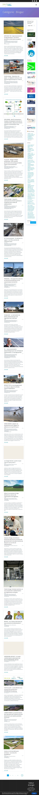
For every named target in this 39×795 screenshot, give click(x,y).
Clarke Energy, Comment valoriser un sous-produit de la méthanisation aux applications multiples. (13, 590)
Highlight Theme (31, 790)
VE (5, 80)
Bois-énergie (6, 720)
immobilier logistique (7, 41)
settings (25, 793)
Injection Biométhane (10, 82)
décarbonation (6, 244)
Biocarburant (11, 81)
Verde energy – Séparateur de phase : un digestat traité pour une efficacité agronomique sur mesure (13, 78)
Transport (12, 42)
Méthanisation (15, 82)
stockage (13, 167)
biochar (11, 354)
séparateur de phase (7, 82)
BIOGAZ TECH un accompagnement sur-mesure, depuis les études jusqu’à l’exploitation (13, 387)
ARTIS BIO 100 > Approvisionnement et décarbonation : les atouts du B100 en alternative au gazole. (13, 37)
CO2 (14, 283)
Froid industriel (12, 206)
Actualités (7, 81)
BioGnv (5, 82)
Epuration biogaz (6, 206)
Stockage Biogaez (6, 430)
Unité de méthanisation (14, 82)
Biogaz (16, 81)
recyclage (14, 244)
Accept (34, 793)
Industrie (9, 207)
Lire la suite (6, 55)
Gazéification (6, 207)
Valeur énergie (31, 131)
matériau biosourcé (10, 244)
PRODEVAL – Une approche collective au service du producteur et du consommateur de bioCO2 (13, 280)
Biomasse (8, 391)
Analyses (10, 126)
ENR (11, 756)
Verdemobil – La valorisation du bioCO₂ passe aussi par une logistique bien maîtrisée (12, 316)
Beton (10, 166)
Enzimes (15, 498)
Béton (12, 166)
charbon (9, 720)
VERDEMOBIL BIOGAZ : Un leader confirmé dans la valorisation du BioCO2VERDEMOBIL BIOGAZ (12, 658)
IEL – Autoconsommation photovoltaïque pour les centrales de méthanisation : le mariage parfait (13, 350)
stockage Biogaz (8, 42)
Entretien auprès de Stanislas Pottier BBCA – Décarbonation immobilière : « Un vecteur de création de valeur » (31, 148)
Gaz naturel (14, 244)
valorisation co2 (6, 595)
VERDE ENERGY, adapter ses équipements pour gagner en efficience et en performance (11, 425)
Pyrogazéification (13, 720)
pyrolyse (5, 720)
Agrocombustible (11, 243)
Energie (10, 244)
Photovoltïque (11, 356)
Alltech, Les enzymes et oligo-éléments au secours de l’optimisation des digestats (11, 495)
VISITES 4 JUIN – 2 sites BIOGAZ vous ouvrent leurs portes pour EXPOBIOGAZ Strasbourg (13, 689)
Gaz (14, 206)
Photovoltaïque (6, 356)
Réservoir (10, 167)
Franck (6, 40)
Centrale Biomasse (14, 205)
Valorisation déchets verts (13, 595)
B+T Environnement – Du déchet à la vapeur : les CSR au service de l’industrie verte (13, 240)
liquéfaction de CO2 (11, 285)
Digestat (12, 498)
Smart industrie (13, 207)
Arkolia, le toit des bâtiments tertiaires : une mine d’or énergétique (11, 752)
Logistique (12, 41)
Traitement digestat (12, 499)
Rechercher (29, 220)
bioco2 (14, 81)
